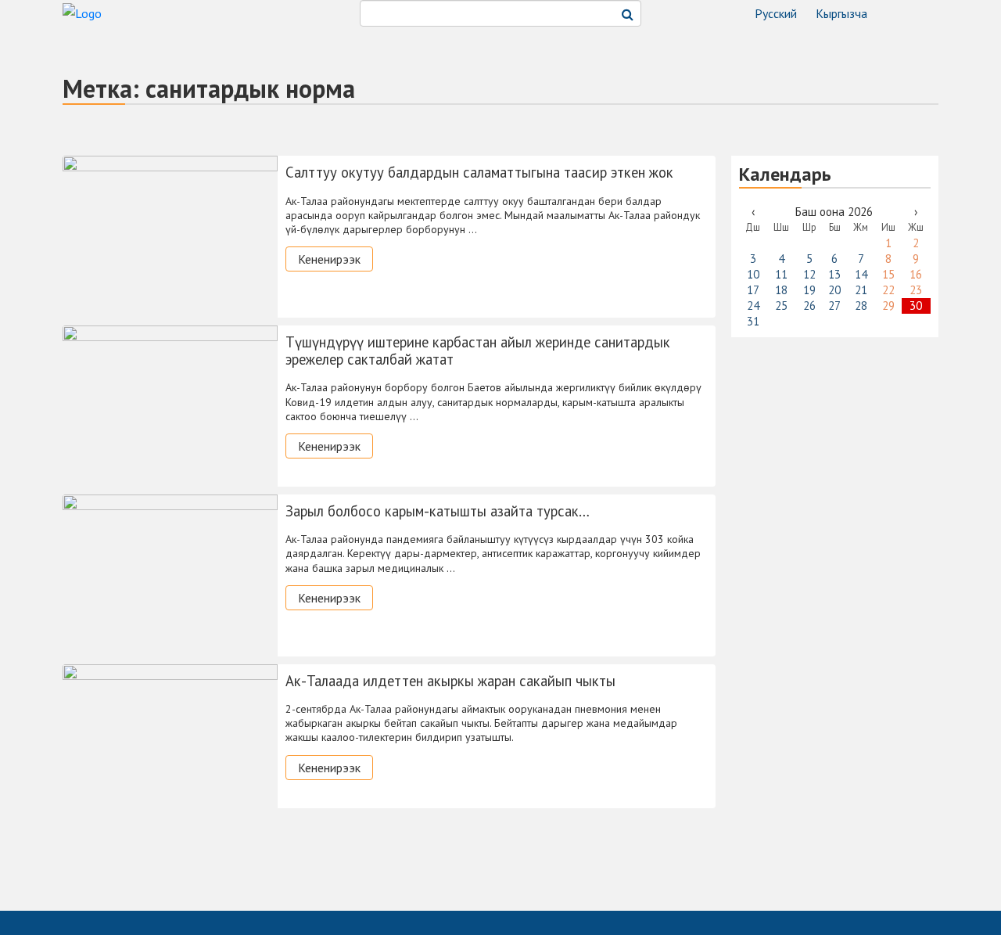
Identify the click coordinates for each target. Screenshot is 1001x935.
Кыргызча (841, 13)
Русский (776, 13)
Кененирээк (329, 259)
